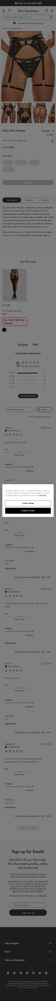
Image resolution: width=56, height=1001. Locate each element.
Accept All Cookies (28, 511)
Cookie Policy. (42, 495)
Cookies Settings (28, 503)
